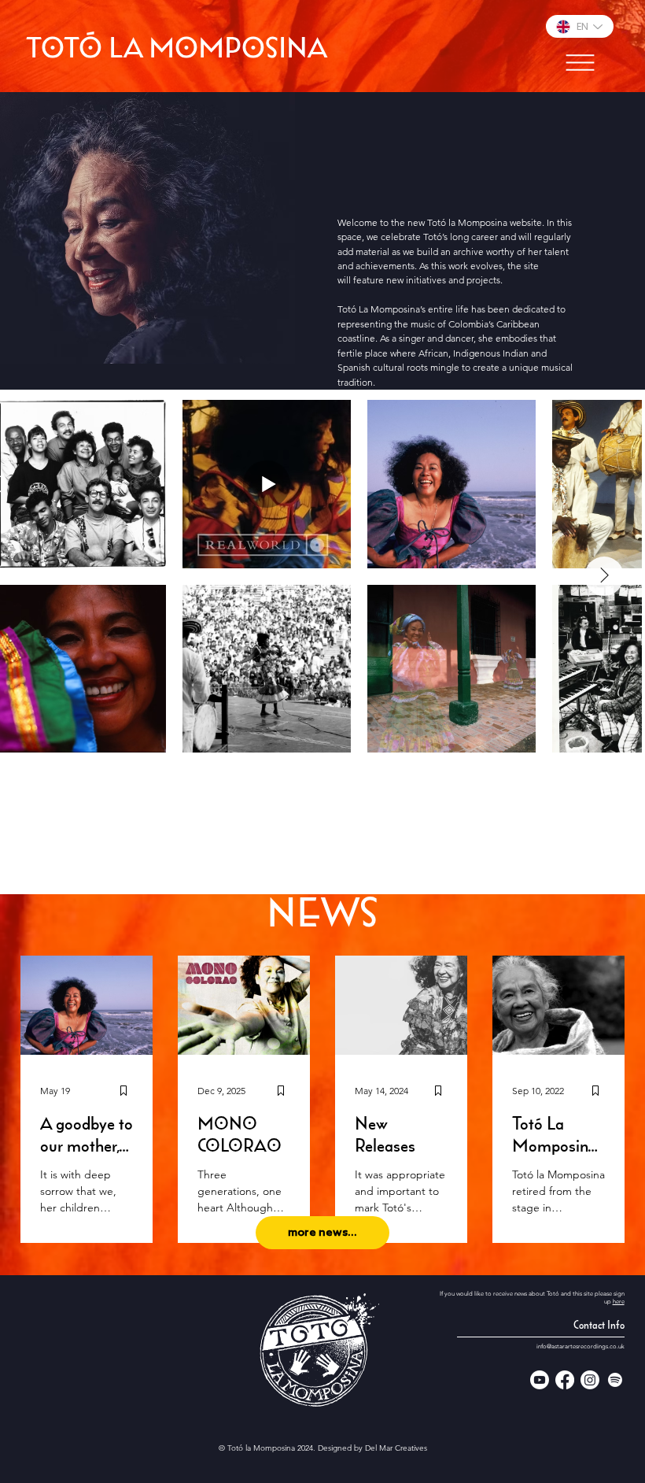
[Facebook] (564, 1379)
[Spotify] (615, 1379)
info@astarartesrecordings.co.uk (580, 1346)
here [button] (619, 1301)
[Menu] (580, 62)
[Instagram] (589, 1379)
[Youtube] (539, 1379)
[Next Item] (604, 576)
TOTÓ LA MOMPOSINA (176, 50)
